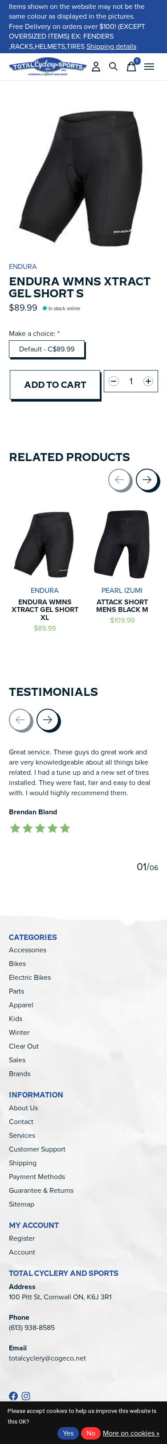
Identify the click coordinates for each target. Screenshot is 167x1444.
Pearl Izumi (122, 590)
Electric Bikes (30, 977)
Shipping (23, 1163)
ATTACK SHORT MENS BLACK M (122, 605)
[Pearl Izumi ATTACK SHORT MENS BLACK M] (122, 544)
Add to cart (55, 384)
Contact (21, 1122)
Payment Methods (37, 1177)
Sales (17, 1060)
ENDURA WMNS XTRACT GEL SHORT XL (45, 609)
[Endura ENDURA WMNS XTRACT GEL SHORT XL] (45, 544)
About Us (23, 1108)
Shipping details (111, 46)
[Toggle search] (113, 66)
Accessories (27, 950)
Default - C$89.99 (46, 349)
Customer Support (37, 1149)
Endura (23, 266)
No (90, 1433)
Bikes (17, 964)
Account (22, 1252)
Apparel (21, 1005)
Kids (15, 1019)
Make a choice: (34, 333)
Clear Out (24, 1046)
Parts (16, 991)
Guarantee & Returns (41, 1190)
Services (22, 1135)
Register (22, 1238)
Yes (68, 1433)
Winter (19, 1032)
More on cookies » (131, 1433)
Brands (19, 1074)
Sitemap (21, 1204)
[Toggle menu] (149, 66)
